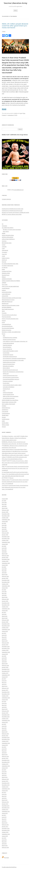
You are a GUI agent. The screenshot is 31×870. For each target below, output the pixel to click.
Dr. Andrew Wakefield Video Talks (10, 263)
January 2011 (5, 826)
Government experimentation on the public (13, 360)
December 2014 (5, 737)
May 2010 (4, 841)
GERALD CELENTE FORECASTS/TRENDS (11, 280)
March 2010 (4, 845)
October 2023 (5, 561)
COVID (15, 113)
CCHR (3, 248)
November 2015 (5, 716)
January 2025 (5, 534)
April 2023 (4, 572)
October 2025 (5, 517)
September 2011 (6, 811)
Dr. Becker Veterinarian (7, 265)
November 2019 (5, 625)
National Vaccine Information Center (10, 305)
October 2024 (5, 540)
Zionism (4, 426)
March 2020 (4, 618)
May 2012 (4, 796)
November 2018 (5, 648)
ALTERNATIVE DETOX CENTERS (10, 337)
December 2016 (5, 692)
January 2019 (5, 644)
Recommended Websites (8, 328)
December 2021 (5, 603)
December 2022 (5, 580)
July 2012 (4, 792)
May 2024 (4, 550)
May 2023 (4, 570)
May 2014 (4, 750)
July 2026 (4, 500)
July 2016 (4, 701)
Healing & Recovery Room (9, 362)
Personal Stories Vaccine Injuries (11, 377)
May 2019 (4, 637)
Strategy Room (6, 388)
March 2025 (4, 531)
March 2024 (4, 553)
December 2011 (5, 805)
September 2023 (6, 563)
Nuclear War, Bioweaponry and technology (13, 371)
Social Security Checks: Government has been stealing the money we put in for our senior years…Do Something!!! (15, 468)
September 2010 (6, 834)
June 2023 (4, 569)
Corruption (4, 252)
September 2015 (6, 720)
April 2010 (4, 843)
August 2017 (5, 677)
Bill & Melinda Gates (7, 243)
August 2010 (5, 836)
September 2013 (6, 766)
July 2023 (4, 567)
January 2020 (5, 622)
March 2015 (4, 732)
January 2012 (5, 804)
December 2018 (5, 646)
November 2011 (5, 807)
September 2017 (6, 675)
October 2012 (5, 786)
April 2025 (4, 529)
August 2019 (5, 631)
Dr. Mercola (4, 267)
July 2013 (4, 769)
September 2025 (6, 519)
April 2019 (4, 639)
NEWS (3, 311)
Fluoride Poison (5, 275)
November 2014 (5, 739)
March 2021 (4, 616)
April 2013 (4, 775)
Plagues (4, 320)
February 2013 (5, 779)
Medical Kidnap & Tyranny (8, 299)
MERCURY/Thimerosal (7, 301)
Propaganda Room (6, 324)
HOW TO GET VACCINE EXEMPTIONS (10, 286)
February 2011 (5, 824)
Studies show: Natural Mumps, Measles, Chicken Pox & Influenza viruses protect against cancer (15, 438)
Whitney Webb (5, 424)
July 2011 (4, 815)
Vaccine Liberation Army (15, 3)
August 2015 (5, 722)
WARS (3, 421)
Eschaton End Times (7, 271)
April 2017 (4, 684)
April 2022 (4, 595)
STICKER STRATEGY (6, 199)
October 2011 (5, 809)
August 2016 (5, 699)
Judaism (4, 290)
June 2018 (4, 658)
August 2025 (5, 521)
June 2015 (4, 726)
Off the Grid (6, 373)
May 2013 (4, 773)
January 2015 (5, 735)
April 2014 (4, 752)
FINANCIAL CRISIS (6, 273)
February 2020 (5, 620)
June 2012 (4, 794)
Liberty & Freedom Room (9, 364)
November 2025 (5, 515)
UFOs (4, 390)
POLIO (3, 322)
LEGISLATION (5, 296)
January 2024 (5, 557)
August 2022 (5, 587)
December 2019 (5, 623)
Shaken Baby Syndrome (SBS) (9, 402)
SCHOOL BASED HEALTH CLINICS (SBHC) (12, 385)
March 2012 (4, 800)
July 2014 (4, 747)
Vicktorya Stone (5, 479)
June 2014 (4, 749)
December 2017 (5, 669)
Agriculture (4, 225)
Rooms (3, 334)
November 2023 (5, 559)
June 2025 (4, 525)
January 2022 (5, 601)
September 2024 (6, 542)
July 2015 (4, 724)
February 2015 (5, 733)
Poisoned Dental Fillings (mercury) (11, 379)
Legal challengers (6, 294)
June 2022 (4, 591)
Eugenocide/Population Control (10, 351)
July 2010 (4, 838)
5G (2, 224)
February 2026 (5, 510)
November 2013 (5, 762)
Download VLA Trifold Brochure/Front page (12, 210)
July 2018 (4, 656)
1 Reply (3, 31)
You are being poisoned (8, 398)
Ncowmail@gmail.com (18, 189)
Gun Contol (4, 284)
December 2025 (5, 514)
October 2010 (5, 832)
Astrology (4, 241)
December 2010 (5, 828)
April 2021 (4, 614)
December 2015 (5, 714)
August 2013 (5, 768)
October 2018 (5, 650)
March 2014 (4, 754)
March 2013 (4, 777)
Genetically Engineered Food (10, 356)
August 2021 (5, 610)
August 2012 (5, 790)
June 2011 (4, 817)
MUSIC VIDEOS (6, 368)
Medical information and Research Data (11, 298)
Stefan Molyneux (6, 407)
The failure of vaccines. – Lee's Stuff (10, 436)
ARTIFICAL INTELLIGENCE (7, 237)
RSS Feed (6, 857)
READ (4, 109)
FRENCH (4, 277)
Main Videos (6, 231)
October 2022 (5, 584)
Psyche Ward (6, 383)
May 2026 (4, 504)
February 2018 (5, 665)
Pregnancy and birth (8, 381)
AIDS (4, 335)
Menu (15, 10)
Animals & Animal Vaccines (9, 339)
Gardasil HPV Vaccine (8, 354)
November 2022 (5, 582)
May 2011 (4, 819)
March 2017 (4, 686)
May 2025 (4, 527)
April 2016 (4, 707)
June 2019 (4, 635)
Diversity (4, 261)
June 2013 (4, 771)
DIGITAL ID (4, 260)
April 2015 (4, 730)
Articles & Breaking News (8, 235)
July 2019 (4, 633)
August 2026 (5, 498)
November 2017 (5, 671)
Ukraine (4, 417)
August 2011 (5, 813)
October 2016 (5, 696)
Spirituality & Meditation (8, 387)
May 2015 (4, 728)
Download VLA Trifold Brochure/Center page (12, 208)
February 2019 (5, 642)
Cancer (3, 244)
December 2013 (5, 760)
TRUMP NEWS (5, 415)
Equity (3, 269)
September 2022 (6, 586)
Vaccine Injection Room (8, 394)
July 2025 (4, 523)
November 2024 (5, 538)
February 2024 (5, 555)
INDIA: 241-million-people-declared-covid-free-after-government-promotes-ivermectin (15, 26)
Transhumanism (6, 413)
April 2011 (4, 821)
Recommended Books (7, 326)
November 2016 (5, 694)
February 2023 (5, 576)
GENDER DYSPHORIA (7, 279)
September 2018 (6, 652)
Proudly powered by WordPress (9, 867)
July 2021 (4, 612)
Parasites (4, 313)
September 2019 (6, 629)
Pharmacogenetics (6, 316)
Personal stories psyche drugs (9, 315)
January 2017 (5, 690)
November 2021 (5, 605)
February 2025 (5, 533)
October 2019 (5, 627)
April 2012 (4, 798)
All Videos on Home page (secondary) (12, 229)
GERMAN (4, 282)
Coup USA (4, 254)
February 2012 (5, 802)
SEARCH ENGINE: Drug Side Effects (10, 400)
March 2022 (4, 597)
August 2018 (5, 654)
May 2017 (4, 682)
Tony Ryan (4, 485)
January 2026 (5, 512)
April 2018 (4, 661)
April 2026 (4, 506)
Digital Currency (5, 258)
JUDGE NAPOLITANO (6, 292)
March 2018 (4, 663)
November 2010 (5, 830)
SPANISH (4, 406)
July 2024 (4, 546)
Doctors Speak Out (7, 349)
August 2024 (5, 544)
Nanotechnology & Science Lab (10, 370)
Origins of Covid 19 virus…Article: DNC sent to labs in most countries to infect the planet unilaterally (15, 462)
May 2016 (4, 705)
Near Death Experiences (8, 309)
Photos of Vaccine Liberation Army (10, 318)
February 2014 (5, 756)
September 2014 (6, 743)
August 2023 (5, 565)
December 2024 (5, 536)
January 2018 (5, 667)
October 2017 (5, 673)
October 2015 (5, 718)
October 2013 (5, 764)
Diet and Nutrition (7, 347)
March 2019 (4, 641)
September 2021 (6, 608)
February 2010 (5, 847)
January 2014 (5, 758)
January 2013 (5, 781)
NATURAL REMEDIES (6, 307)
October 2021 (5, 606)
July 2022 (4, 589)
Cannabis (4, 246)
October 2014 (5, 741)
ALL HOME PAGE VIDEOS (7, 227)
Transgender (5, 411)
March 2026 (4, 508)
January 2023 (5, 578)
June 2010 (4, 840)
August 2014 (5, 745)
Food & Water (6, 352)
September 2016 (6, 697)
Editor (3, 466)
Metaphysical (5, 303)
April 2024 (4, 551)
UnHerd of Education (8, 392)
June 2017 (4, 680)
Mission (11, 478)
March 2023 (4, 574)
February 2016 (5, 711)
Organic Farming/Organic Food (10, 375)
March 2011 (4, 822)
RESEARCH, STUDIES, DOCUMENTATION (11, 332)
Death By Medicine (7, 345)
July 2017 (4, 678)
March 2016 (4, 709)
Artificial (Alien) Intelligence (8, 239)
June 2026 (4, 502)
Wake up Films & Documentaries (10, 396)
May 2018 (4, 659)
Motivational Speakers (8, 366)
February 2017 (5, 688)
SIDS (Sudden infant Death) (8, 404)
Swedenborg (5, 409)
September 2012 (6, 788)
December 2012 (5, 783)
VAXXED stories (5, 419)
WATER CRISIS (5, 423)
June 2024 (4, 548)
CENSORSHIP (5, 250)
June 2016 (4, 703)
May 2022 (4, 593)
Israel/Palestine (6, 288)
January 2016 (5, 713)
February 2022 (5, 599)
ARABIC (3, 233)
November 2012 (5, 785)
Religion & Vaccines (6, 330)
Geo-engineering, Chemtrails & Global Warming (14, 358)
